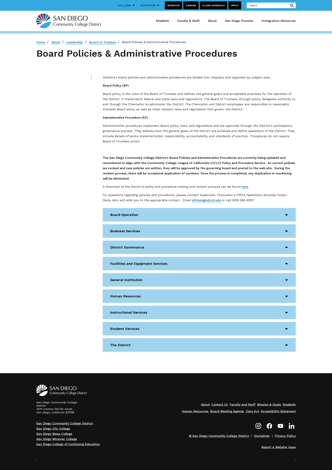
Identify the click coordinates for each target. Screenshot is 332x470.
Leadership (74, 42)
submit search (291, 5)
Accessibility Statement (278, 411)
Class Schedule (213, 5)
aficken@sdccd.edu (206, 200)
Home (40, 42)
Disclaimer (262, 436)
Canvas (191, 5)
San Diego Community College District (64, 423)
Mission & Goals (269, 404)
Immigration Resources (278, 21)
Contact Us (219, 404)
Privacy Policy (285, 436)
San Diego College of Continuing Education (68, 444)
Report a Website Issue (278, 447)
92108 (70, 412)
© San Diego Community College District (219, 436)
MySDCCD (173, 5)
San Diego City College (53, 428)
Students (162, 21)
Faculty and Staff (242, 404)
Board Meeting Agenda (227, 411)
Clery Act (252, 411)
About (212, 21)
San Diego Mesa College (54, 434)
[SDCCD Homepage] (68, 21)
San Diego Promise (239, 21)
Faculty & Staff (188, 21)
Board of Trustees (102, 42)
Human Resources (195, 411)
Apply (235, 5)
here (245, 186)
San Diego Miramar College (56, 439)
